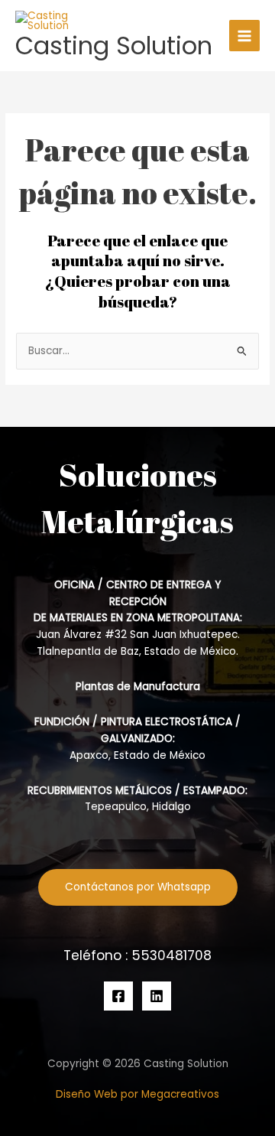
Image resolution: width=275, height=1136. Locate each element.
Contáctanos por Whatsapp (138, 887)
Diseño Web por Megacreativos (137, 1094)
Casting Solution (113, 45)
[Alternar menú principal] (244, 35)
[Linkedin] (156, 996)
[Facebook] (118, 996)
